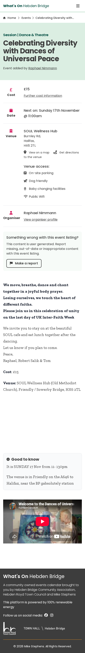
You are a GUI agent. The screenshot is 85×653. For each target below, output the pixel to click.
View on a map (39, 152)
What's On (33, 576)
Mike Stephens (65, 594)
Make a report (26, 263)
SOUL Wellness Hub (40, 131)
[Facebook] (45, 615)
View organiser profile (41, 219)
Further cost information (43, 95)
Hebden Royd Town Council (24, 594)
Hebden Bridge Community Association (45, 589)
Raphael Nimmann (42, 68)
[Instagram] (51, 615)
